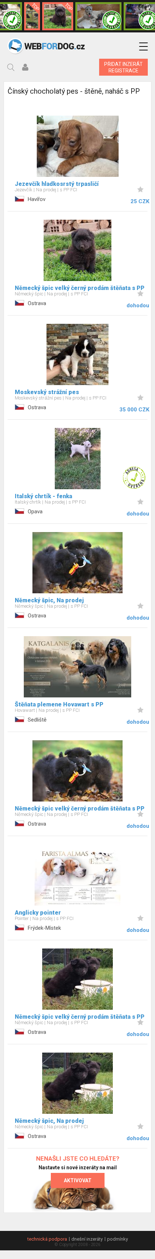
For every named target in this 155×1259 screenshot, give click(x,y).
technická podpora (47, 1239)
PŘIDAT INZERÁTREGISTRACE (123, 67)
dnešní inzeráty (87, 1239)
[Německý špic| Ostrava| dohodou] (57, 16)
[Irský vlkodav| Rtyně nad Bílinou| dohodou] (98, 16)
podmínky (117, 1239)
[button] (143, 47)
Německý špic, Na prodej (49, 600)
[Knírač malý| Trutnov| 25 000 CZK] (32, 16)
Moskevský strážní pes (47, 392)
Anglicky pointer (38, 912)
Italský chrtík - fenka (43, 496)
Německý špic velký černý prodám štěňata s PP (80, 288)
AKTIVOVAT (78, 1180)
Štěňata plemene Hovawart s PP (59, 704)
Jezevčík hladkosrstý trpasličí (57, 183)
